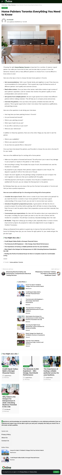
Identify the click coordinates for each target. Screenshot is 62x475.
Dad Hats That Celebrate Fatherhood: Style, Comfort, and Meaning (34, 342)
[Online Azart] (8, 1)
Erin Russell (10, 19)
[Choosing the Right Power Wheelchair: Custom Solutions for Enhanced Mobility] (21, 327)
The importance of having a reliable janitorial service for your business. (26, 246)
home (11, 262)
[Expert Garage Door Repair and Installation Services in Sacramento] (21, 335)
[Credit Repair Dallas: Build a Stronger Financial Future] (21, 294)
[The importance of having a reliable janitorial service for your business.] (21, 310)
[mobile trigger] (3, 1)
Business (4, 7)
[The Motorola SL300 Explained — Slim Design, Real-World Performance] (21, 301)
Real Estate (28, 288)
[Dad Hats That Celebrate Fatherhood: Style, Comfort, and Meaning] (21, 343)
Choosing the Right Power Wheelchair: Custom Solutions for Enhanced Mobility (35, 326)
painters (15, 262)
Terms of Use (33, 472)
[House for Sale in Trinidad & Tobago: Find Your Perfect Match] (21, 287)
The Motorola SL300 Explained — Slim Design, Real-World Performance (26, 244)
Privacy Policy (23, 472)
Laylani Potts (8, 375)
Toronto (20, 262)
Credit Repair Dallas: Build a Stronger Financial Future (21, 241)
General (28, 330)
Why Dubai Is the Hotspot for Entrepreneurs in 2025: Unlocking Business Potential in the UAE (35, 318)
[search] (59, 1)
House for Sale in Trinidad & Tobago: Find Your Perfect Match (27, 450)
